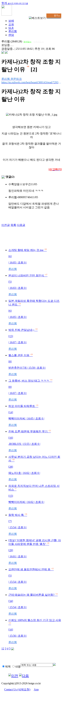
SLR (11, 27)
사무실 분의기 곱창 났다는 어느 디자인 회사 (34, 468)
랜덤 (11, 34)
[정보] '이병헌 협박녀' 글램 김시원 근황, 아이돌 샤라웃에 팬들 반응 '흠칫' (34, 551)
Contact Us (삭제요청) (17, 689)
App (36, 689)
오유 (11, 24)
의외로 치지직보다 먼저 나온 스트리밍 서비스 (33, 497)
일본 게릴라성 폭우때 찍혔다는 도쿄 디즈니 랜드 (33, 312)
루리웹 (12, 31)
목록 (13, 225)
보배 (11, 20)
